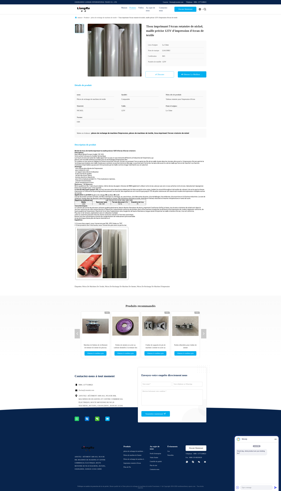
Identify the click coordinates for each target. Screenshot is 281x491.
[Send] (275, 487)
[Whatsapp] (80, 420)
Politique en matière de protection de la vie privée (93, 486)
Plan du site (153, 465)
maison (80, 17)
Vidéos (141, 8)
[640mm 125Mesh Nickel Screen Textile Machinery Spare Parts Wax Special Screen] (125, 326)
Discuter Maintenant (185, 9)
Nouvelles (170, 455)
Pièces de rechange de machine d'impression (153, 286)
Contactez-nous (163, 9)
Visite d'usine (154, 457)
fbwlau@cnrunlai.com (86, 390)
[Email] (110, 420)
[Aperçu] (83, 9)
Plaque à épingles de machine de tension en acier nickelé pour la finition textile (95, 347)
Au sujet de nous (150, 9)
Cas (168, 451)
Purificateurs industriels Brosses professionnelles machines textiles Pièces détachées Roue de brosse (185, 347)
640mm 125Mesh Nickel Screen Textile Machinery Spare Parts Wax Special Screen (125, 347)
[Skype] (90, 420)
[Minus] (275, 439)
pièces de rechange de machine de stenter (120, 286)
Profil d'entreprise (155, 453)
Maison (124, 8)
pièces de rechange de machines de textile (104, 17)
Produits (132, 8)
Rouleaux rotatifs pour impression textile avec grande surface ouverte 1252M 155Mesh (155, 347)
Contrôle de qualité (156, 461)
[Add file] (237, 487)
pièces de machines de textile (93, 286)
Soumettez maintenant (154, 414)
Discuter (161, 74)
